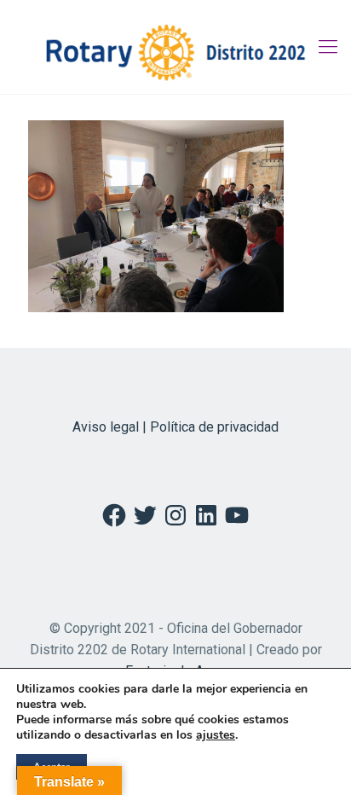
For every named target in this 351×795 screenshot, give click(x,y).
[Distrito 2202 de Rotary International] (175, 47)
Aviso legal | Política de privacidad (175, 427)
